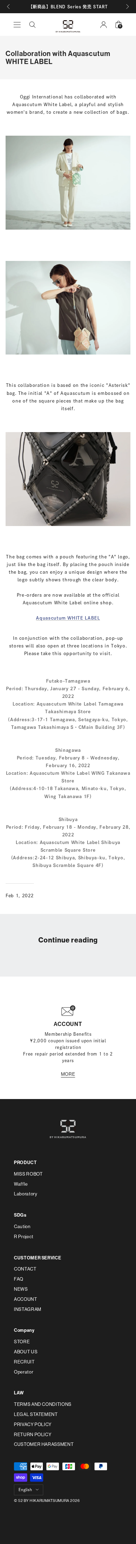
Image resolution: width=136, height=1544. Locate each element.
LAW (19, 1392)
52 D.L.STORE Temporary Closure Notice (47, 953)
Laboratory (25, 1193)
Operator (23, 1372)
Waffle (21, 1184)
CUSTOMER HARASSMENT (44, 1444)
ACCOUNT (25, 1299)
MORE (68, 1074)
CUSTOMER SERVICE (37, 1257)
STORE (22, 1341)
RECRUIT (24, 1361)
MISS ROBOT (28, 1174)
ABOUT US (25, 1351)
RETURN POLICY (32, 1434)
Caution (22, 1226)
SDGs (20, 1215)
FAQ (18, 1279)
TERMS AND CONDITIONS (42, 1404)
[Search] (32, 25)
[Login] (103, 25)
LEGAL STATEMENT (36, 1414)
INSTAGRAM (27, 1309)
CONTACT (25, 1269)
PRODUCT (25, 1162)
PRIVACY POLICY (33, 1424)
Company (24, 1330)
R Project (23, 1236)
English (25, 1489)
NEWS (21, 1289)
